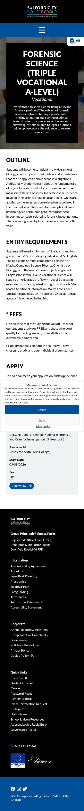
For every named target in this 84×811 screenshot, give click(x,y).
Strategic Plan (20, 586)
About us (17, 571)
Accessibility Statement (26, 607)
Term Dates (18, 597)
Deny (42, 420)
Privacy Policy (43, 426)
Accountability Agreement (28, 566)
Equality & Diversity (24, 576)
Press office (18, 581)
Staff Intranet (20, 714)
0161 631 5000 (25, 745)
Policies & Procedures (25, 645)
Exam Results (20, 678)
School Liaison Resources (27, 719)
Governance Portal (23, 729)
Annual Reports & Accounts (29, 629)
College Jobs (19, 709)
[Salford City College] (42, 11)
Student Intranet (22, 683)
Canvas (16, 688)
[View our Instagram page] (19, 789)
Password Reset (21, 693)
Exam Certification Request (29, 704)
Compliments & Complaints (29, 635)
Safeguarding (19, 592)
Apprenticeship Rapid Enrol (29, 724)
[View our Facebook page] (14, 789)
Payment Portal (21, 698)
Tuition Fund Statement (26, 602)
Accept (42, 409)
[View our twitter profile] (25, 789)
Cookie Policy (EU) (23, 655)
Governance (19, 640)
